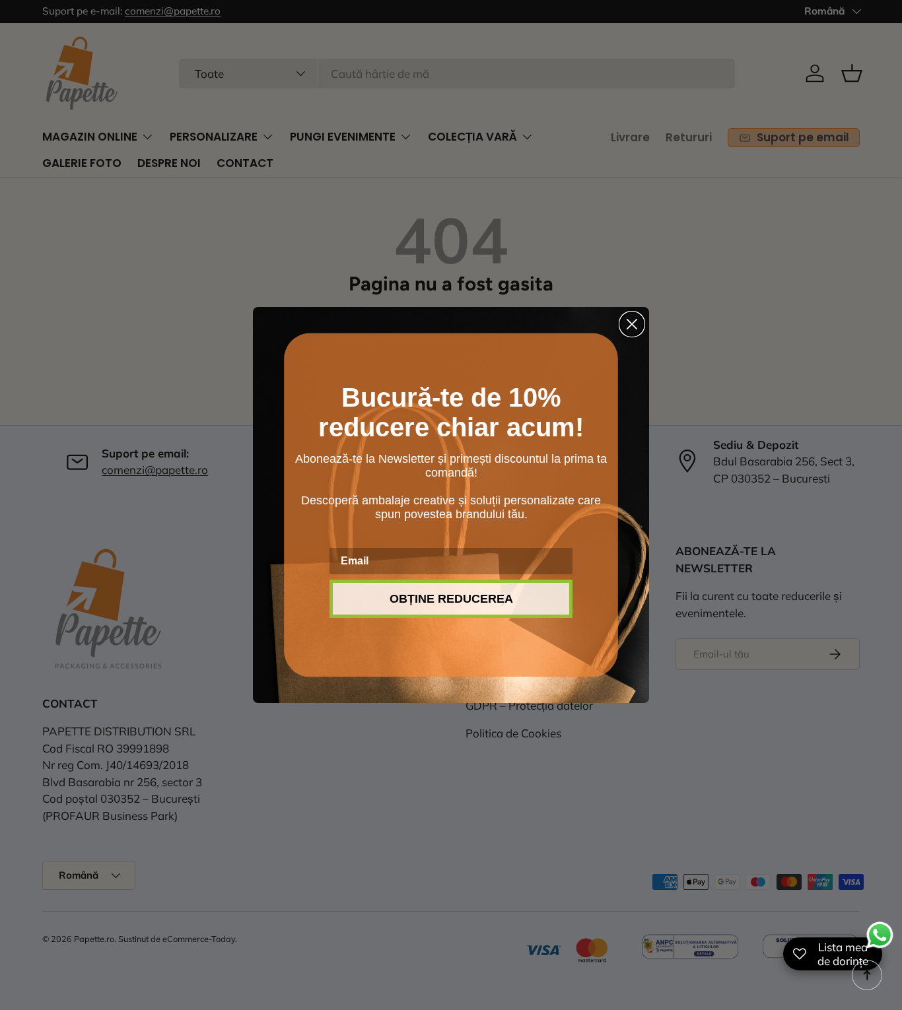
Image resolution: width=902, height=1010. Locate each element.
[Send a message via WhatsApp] (879, 935)
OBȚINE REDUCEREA (451, 598)
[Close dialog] (632, 324)
